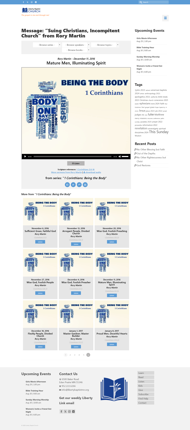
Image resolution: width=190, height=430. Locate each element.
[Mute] (120, 156)
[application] (76, 156)
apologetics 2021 (142, 96)
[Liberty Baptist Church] (44, 10)
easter (137, 104)
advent (148, 90)
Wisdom (138, 135)
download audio (93, 172)
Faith (162, 103)
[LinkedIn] (73, 411)
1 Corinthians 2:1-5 (76, 289)
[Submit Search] (140, 2)
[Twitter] (65, 411)
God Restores (143, 165)
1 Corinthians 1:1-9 (40, 237)
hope (157, 107)
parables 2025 (146, 121)
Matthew (159, 114)
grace (152, 107)
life (143, 115)
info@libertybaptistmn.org (75, 389)
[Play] (25, 156)
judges (138, 114)
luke (151, 114)
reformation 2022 (149, 125)
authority (154, 97)
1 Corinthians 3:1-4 (40, 342)
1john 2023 (140, 90)
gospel (147, 107)
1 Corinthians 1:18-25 (112, 237)
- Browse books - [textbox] (75, 50)
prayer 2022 (157, 121)
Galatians (138, 107)
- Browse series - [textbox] (46, 44)
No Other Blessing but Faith (151, 149)
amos (142, 93)
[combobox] (47, 44)
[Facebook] (61, 411)
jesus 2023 (150, 111)
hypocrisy (162, 107)
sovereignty (153, 128)
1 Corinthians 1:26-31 (40, 289)
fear (166, 104)
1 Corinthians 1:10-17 (76, 240)
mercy (137, 118)
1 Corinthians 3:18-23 (112, 340)
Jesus (142, 110)
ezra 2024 (155, 103)
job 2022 (158, 111)
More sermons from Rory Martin (66, 172)
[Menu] (165, 18)
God (143, 107)
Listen (76, 163)
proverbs (138, 125)
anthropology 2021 (152, 93)
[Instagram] (69, 411)
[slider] (125, 156)
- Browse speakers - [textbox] (75, 44)
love (146, 115)
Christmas (144, 100)
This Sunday (159, 131)
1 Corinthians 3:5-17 (76, 342)
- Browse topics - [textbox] (104, 44)
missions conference (153, 118)
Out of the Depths (146, 153)
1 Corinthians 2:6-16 (85, 169)
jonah (165, 111)
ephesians (144, 103)
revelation (141, 128)
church (151, 100)
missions (143, 118)
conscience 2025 (161, 100)
